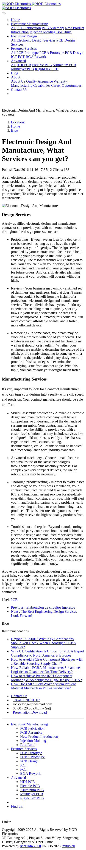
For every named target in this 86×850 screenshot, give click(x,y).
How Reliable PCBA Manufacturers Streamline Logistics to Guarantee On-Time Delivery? (45, 670)
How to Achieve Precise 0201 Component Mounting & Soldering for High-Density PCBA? (46, 678)
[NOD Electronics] (43, 6)
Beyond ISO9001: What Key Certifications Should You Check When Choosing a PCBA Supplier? (43, 643)
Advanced (18, 778)
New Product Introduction (39, 736)
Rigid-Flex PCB (32, 798)
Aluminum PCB (32, 790)
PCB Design (29, 761)
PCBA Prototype (32, 757)
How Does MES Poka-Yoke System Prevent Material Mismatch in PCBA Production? (43, 686)
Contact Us (19, 696)
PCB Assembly (31, 732)
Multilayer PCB (31, 794)
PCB (14, 600)
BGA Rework (30, 773)
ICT (23, 765)
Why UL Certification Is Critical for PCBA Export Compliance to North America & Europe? (47, 653)
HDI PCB (27, 782)
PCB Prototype (31, 753)
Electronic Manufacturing (29, 724)
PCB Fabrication (32, 728)
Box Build (27, 745)
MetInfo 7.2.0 (30, 846)
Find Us (17, 806)
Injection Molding (33, 741)
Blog (14, 130)
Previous (43, 607)
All (13, 28)
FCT (23, 769)
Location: (18, 122)
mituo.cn (68, 846)
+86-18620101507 (26, 700)
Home (15, 20)
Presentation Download (30, 712)
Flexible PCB (30, 786)
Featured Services (24, 749)
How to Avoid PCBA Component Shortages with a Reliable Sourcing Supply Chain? (47, 661)
